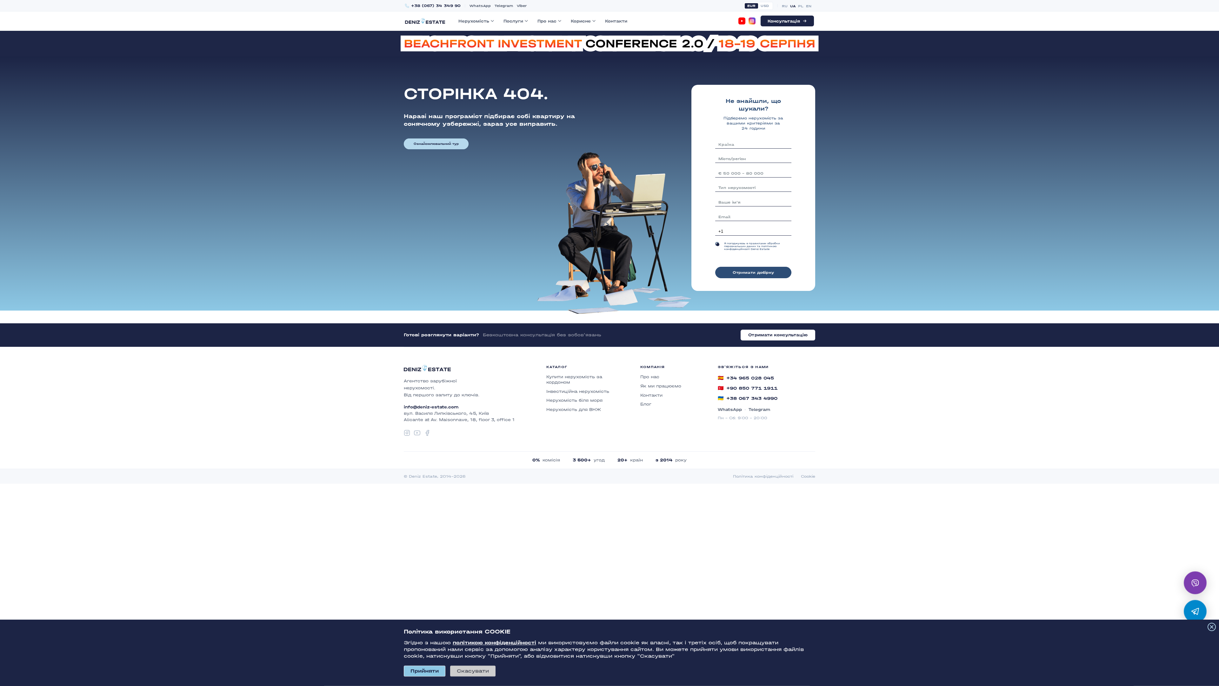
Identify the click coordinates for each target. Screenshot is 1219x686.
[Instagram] (752, 20)
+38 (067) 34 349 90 (436, 6)
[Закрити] (1212, 627)
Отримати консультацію (778, 335)
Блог (645, 404)
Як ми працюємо (660, 386)
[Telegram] (1195, 611)
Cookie (808, 476)
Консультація (784, 21)
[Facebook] (427, 433)
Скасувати (473, 671)
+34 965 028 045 (746, 378)
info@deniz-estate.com (431, 407)
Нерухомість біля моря (574, 400)
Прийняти (424, 671)
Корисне (581, 21)
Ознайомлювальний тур (436, 144)
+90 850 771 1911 (747, 388)
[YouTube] (741, 20)
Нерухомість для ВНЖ (573, 409)
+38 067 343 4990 (747, 398)
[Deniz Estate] (425, 21)
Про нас (546, 21)
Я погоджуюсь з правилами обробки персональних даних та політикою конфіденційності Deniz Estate (752, 246)
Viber (522, 6)
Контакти (616, 21)
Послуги (513, 21)
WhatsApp (480, 6)
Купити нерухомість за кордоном (574, 379)
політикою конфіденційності (494, 643)
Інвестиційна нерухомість (577, 391)
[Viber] (1195, 583)
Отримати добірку (753, 272)
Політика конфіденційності (763, 476)
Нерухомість (473, 21)
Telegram (504, 6)
